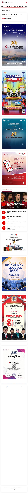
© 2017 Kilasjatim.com (14, 489)
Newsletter (17, 487)
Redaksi (22, 487)
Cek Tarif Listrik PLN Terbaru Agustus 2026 (16, 221)
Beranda (6, 487)
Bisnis (3, 18)
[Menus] (26, 2)
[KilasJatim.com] (7, 2)
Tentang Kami (11, 487)
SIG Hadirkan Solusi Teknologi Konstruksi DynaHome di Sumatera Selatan (11, 15)
